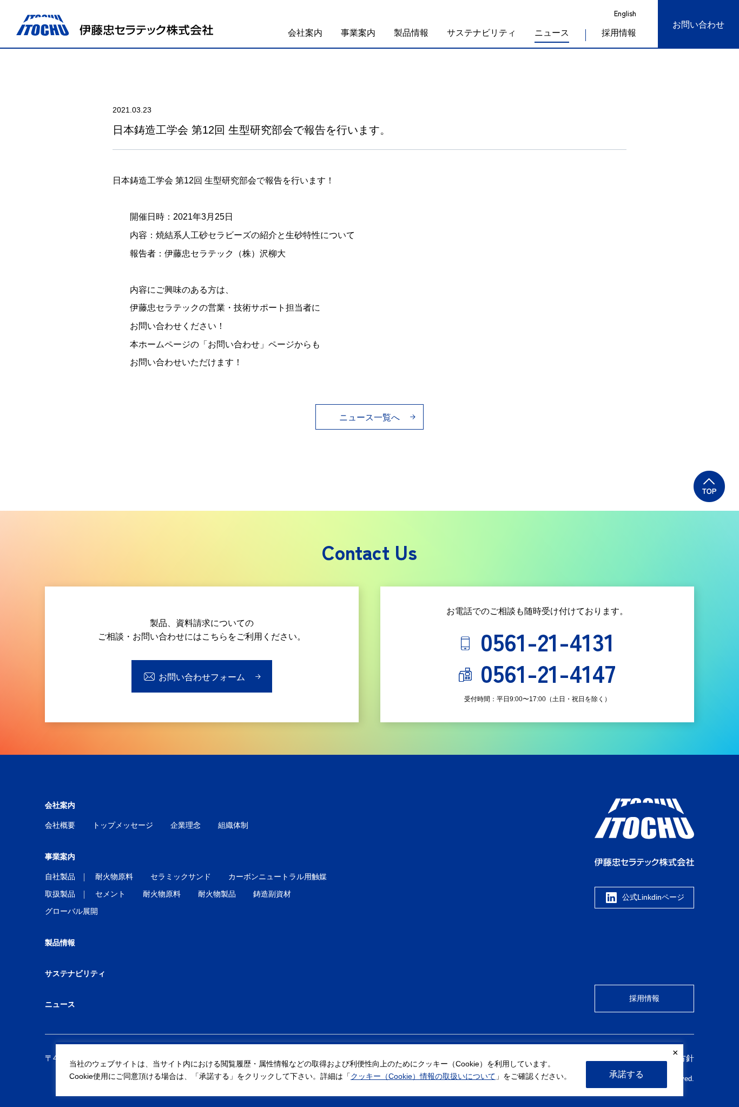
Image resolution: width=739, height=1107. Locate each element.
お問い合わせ (698, 24)
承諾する (626, 1074)
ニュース (552, 32)
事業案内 (358, 32)
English (625, 13)
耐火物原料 (114, 876)
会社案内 (305, 32)
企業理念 (185, 825)
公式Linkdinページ (653, 897)
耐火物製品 (217, 893)
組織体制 (233, 825)
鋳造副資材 (272, 893)
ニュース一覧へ (369, 417)
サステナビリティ (481, 32)
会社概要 (60, 825)
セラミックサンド (180, 876)
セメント (110, 893)
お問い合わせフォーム (202, 677)
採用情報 (644, 998)
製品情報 (411, 32)
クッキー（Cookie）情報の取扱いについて (423, 1076)
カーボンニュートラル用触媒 (277, 876)
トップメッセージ (123, 825)
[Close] (675, 1052)
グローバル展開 (71, 911)
